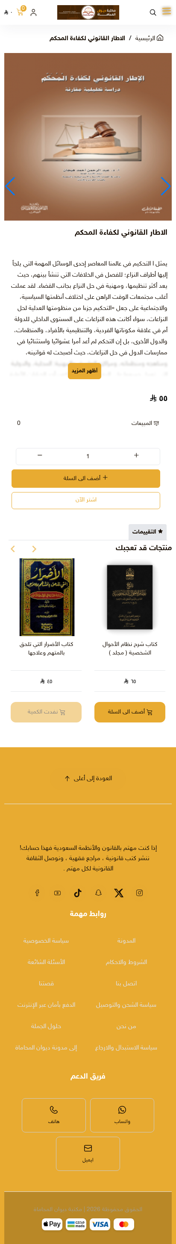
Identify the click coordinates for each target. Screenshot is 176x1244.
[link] (133, 830)
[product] (130, 597)
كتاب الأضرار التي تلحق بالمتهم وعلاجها (46, 649)
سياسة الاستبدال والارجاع (126, 1048)
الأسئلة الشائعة (46, 962)
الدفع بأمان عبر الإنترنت (46, 1005)
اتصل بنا (126, 984)
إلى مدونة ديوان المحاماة (46, 1048)
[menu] (166, 11)
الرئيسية (146, 38)
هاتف (54, 1122)
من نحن (126, 1026)
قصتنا (46, 984)
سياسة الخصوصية (46, 941)
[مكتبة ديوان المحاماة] (88, 12)
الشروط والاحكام (126, 962)
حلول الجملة (46, 1026)
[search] (153, 12)
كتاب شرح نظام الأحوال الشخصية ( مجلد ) (130, 649)
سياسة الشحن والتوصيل (126, 1005)
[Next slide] (12, 548)
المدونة (126, 941)
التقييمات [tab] (144, 532)
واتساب (122, 1122)
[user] (33, 12)
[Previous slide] (34, 548)
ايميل (88, 1160)
